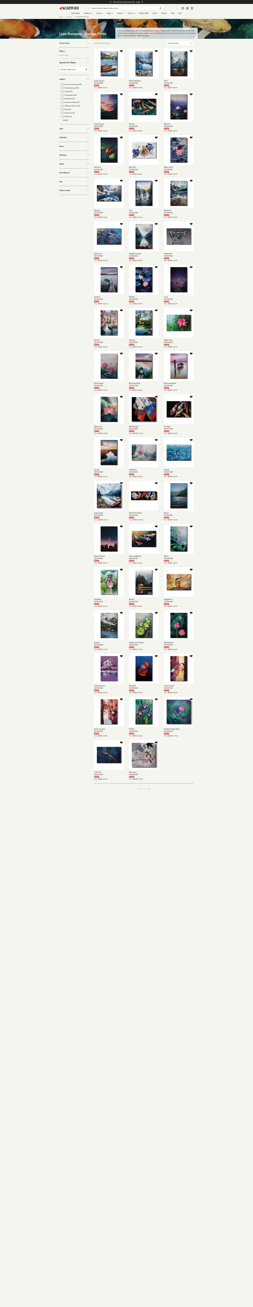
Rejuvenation (169, 642)
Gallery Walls (144, 13)
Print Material (64, 173)
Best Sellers (75, 13)
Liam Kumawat (98, 83)
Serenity (132, 340)
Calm (166, 81)
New (172, 13)
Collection (63, 137)
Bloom (166, 556)
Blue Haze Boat (134, 383)
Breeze (131, 599)
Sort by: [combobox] (173, 43)
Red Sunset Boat (170, 383)
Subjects (87, 13)
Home (60, 16)
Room (61, 146)
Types (109, 13)
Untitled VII (168, 254)
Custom (164, 13)
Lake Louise (98, 513)
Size (60, 181)
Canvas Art (69, 16)
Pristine (132, 729)
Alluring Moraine (135, 81)
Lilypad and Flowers (136, 642)
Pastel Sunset (99, 124)
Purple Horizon (99, 686)
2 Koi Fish (97, 772)
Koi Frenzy (98, 254)
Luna (166, 297)
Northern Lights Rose (171, 729)
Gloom (166, 513)
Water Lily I (98, 426)
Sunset (96, 470)
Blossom (167, 124)
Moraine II (167, 210)
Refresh (132, 297)
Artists (119, 13)
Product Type (64, 43)
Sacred (166, 470)
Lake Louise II (99, 81)
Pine (130, 210)
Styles (98, 13)
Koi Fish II (97, 167)
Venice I (97, 340)
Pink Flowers (99, 383)
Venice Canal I (169, 686)
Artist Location (64, 190)
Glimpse (97, 210)
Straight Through (135, 254)
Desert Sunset (99, 556)
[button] (60, 84)
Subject (62, 79)
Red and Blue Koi (135, 556)
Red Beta (132, 686)
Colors (154, 13)
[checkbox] (62, 84)
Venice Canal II (99, 729)
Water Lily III (168, 167)
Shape (61, 164)
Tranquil (97, 297)
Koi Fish (132, 124)
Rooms (130, 13)
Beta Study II (133, 426)
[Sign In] (187, 8)
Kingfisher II (168, 599)
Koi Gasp (167, 426)
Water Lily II (168, 340)
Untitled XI (133, 470)
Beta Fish (132, 167)
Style (61, 129)
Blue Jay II (132, 772)
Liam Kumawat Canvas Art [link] (81, 16)
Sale (180, 13)
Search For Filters (67, 62)
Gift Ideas (63, 155)
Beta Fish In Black (135, 513)
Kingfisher (97, 599)
